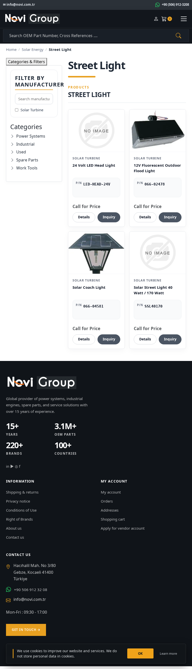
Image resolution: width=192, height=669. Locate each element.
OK (140, 653)
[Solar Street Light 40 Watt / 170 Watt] (158, 253)
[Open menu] (184, 19)
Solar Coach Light (89, 287)
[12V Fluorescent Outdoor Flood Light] (158, 131)
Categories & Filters (26, 61)
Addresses (109, 510)
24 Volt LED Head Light (93, 165)
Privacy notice (18, 501)
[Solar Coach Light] (96, 253)
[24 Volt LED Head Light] (96, 131)
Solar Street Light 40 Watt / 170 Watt (153, 290)
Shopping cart (113, 519)
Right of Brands (19, 519)
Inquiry (109, 217)
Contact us (15, 537)
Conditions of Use (21, 510)
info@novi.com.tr (30, 599)
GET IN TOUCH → (26, 629)
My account (111, 492)
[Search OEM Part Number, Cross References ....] (178, 36)
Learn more (168, 653)
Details (84, 217)
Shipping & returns (22, 492)
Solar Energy (33, 49)
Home (11, 49)
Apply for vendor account (122, 528)
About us (14, 528)
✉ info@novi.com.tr (19, 4)
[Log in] (156, 19)
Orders (107, 501)
